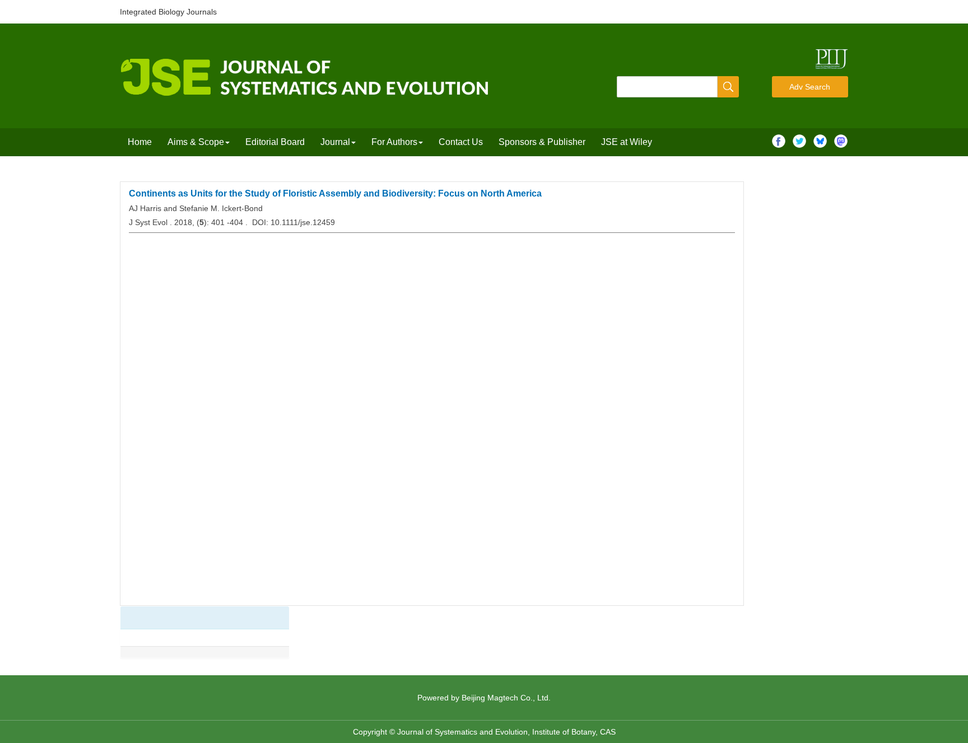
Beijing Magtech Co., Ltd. (506, 697)
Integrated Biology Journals (168, 11)
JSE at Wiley (626, 142)
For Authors (394, 142)
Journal (335, 142)
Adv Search (809, 86)
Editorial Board (275, 142)
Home (140, 142)
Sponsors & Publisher (542, 142)
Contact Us (461, 142)
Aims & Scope (195, 142)
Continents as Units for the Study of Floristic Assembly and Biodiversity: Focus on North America (335, 193)
